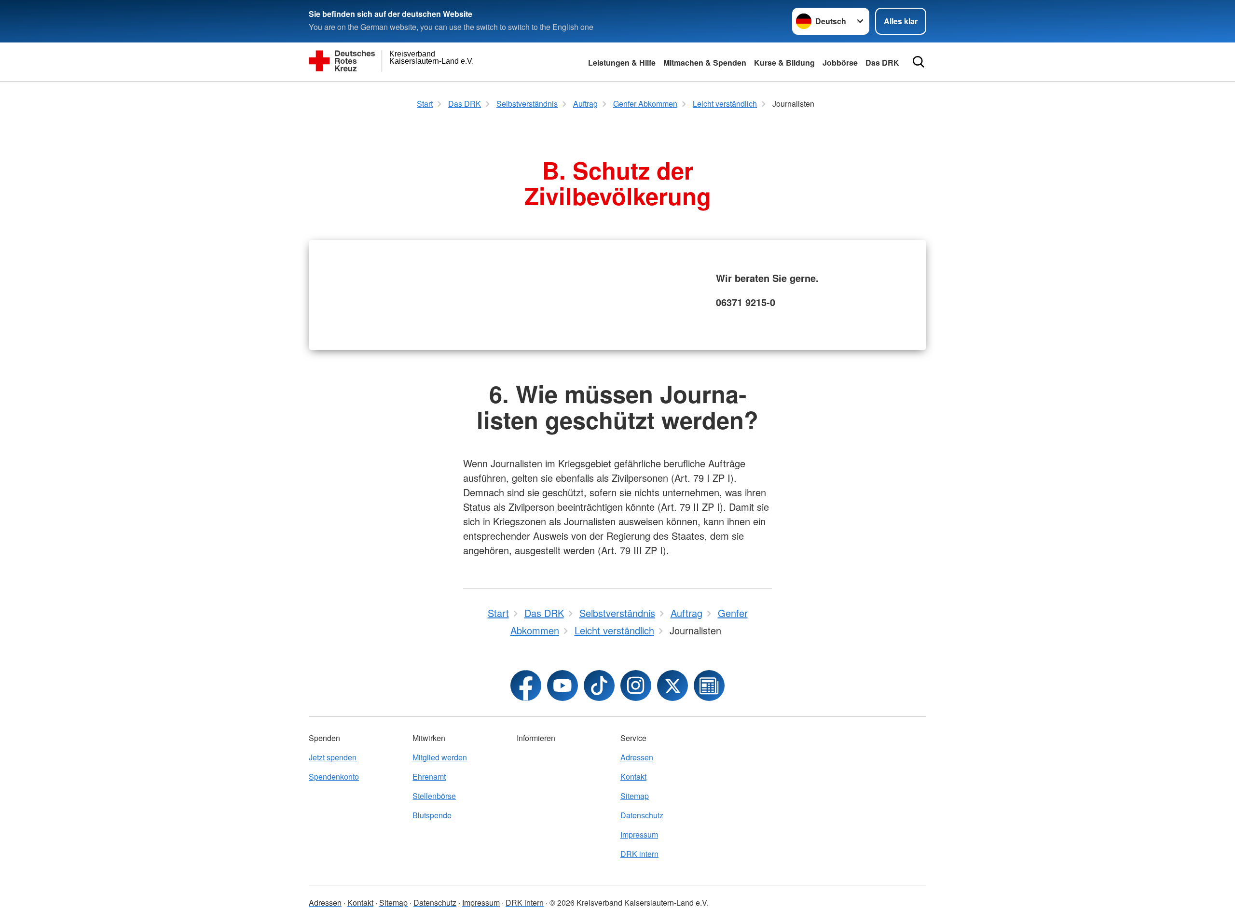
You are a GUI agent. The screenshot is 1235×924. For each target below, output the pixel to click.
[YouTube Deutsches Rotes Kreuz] (562, 685)
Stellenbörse (434, 795)
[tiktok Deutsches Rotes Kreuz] (599, 685)
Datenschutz (641, 815)
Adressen (636, 757)
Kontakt (633, 776)
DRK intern (639, 853)
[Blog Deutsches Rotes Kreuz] (709, 685)
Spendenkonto (334, 776)
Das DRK (882, 62)
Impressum (639, 834)
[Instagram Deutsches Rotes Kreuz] (635, 685)
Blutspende (432, 815)
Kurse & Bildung (784, 62)
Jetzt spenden (333, 757)
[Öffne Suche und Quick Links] (918, 62)
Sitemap (634, 795)
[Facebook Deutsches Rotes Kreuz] (525, 685)
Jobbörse (840, 62)
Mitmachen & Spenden (704, 62)
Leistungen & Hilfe (622, 62)
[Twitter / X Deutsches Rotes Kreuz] (672, 685)
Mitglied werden (439, 757)
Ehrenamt (429, 776)
